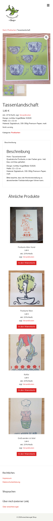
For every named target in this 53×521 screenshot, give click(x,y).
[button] (46, 37)
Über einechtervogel (11, 507)
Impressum (7, 478)
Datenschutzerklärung (11, 482)
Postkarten (12, 30)
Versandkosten (25, 115)
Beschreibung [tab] (10, 142)
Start (4, 30)
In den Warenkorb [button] (26, 262)
